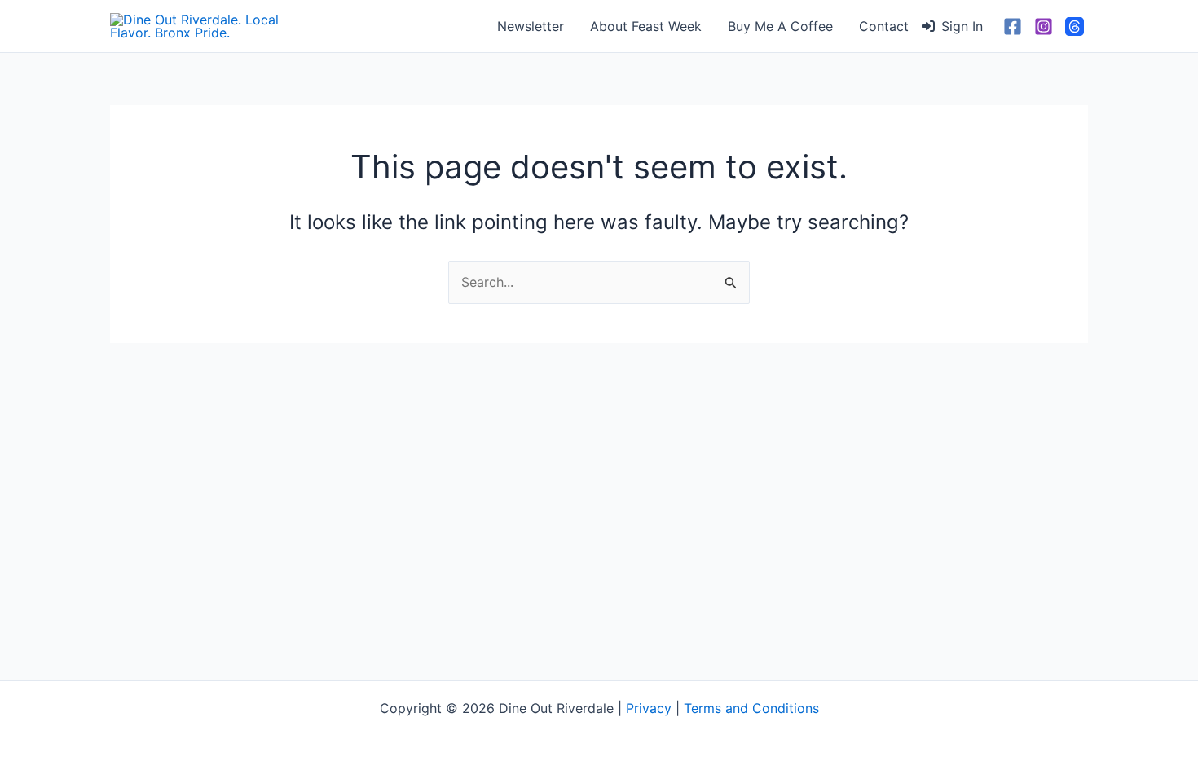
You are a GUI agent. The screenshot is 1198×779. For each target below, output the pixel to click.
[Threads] (1074, 26)
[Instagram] (1043, 26)
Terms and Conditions (751, 708)
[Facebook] (1012, 26)
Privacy (649, 708)
